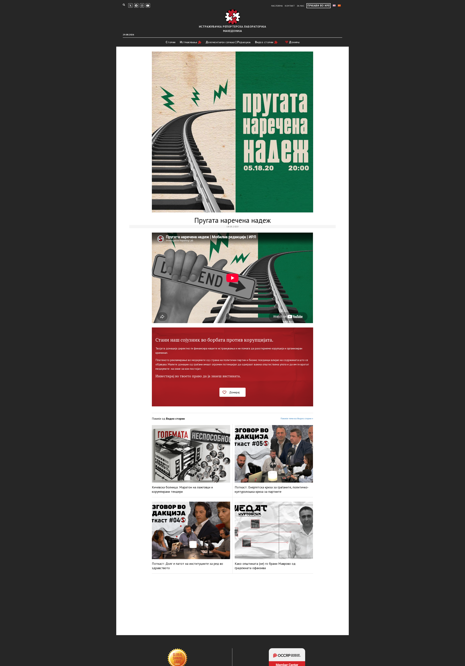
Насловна (277, 5)
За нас (300, 5)
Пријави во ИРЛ (318, 5)
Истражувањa (188, 42)
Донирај (294, 42)
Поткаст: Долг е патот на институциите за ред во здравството (187, 566)
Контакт (290, 5)
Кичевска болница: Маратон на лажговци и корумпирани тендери (182, 489)
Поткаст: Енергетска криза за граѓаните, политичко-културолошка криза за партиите (272, 489)
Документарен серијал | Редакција (228, 42)
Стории (170, 42)
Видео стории (264, 42)
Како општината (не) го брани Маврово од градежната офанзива (265, 566)
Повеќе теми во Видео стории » (297, 418)
